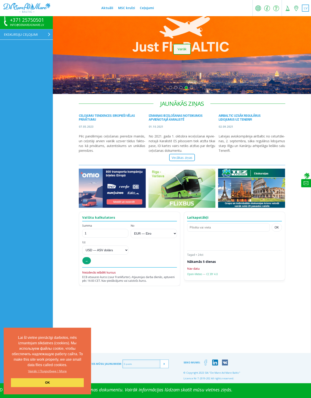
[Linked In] (215, 363)
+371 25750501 (27, 20)
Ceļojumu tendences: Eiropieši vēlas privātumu (107, 117)
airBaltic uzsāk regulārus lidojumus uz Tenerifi (239, 117)
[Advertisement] (182, 321)
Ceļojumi (147, 8)
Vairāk (182, 49)
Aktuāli (107, 8)
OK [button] (47, 382)
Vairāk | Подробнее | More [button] (47, 371)
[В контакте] (225, 363)
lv (305, 8)
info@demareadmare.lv (27, 25)
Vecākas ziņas (182, 157)
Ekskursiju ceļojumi (21, 34)
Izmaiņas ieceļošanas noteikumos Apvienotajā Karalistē (175, 117)
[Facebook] (206, 363)
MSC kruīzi (126, 8)
